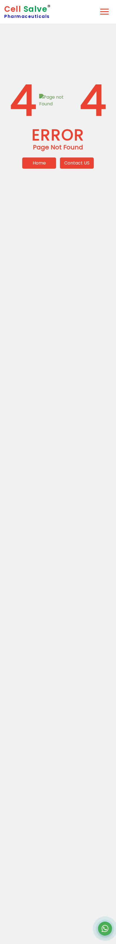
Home (39, 163)
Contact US (77, 163)
